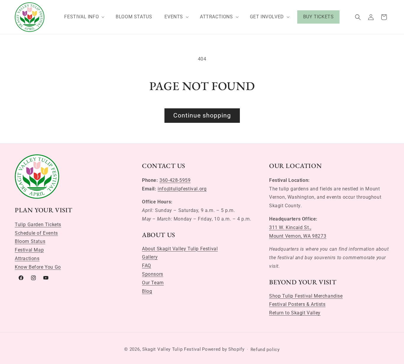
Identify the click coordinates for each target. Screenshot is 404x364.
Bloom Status (30, 241)
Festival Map (29, 250)
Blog (147, 291)
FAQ (146, 265)
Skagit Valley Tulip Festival (171, 349)
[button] (84, 17)
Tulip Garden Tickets (38, 224)
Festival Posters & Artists (297, 304)
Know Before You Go (38, 267)
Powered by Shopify (223, 349)
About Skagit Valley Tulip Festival (180, 249)
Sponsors (152, 274)
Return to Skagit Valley (295, 313)
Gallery (150, 257)
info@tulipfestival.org (182, 189)
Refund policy (265, 349)
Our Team (153, 282)
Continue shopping (202, 115)
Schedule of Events (36, 233)
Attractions (27, 258)
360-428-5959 (174, 180)
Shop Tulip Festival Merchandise (306, 296)
